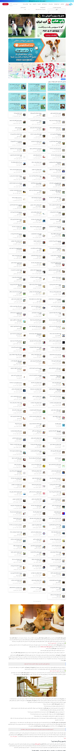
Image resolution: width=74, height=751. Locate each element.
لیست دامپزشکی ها (56, 4)
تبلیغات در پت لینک (25, 4)
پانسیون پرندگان (37, 744)
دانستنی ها (39, 4)
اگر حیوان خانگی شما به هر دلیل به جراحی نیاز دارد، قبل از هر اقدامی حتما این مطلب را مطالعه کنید (37, 729)
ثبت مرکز (6, 4)
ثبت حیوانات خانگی (44, 4)
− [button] (9, 66)
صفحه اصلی (62, 4)
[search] (11, 4)
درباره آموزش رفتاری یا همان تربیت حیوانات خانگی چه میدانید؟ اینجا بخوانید (37, 664)
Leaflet (64, 77)
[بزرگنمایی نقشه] (64, 64)
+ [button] (9, 64)
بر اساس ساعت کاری (23, 7)
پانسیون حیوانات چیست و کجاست (46, 646)
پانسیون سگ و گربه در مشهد (54, 671)
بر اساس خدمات (51, 4)
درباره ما (30, 4)
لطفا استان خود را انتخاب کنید (57, 7)
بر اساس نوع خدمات (42, 7)
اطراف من (63, 79)
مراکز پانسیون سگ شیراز (52, 643)
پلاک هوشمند (34, 4)
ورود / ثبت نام (15, 4)
